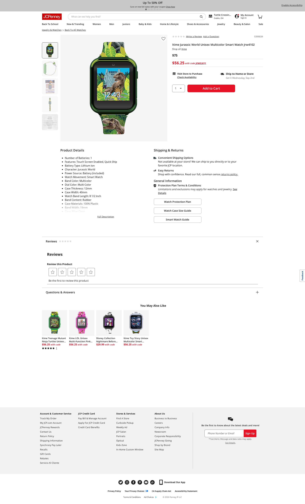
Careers (159, 422)
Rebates (44, 458)
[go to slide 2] (149, 9)
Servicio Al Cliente (49, 462)
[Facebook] (134, 482)
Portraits (120, 436)
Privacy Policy (114, 491)
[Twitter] (121, 482)
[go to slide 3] (151, 9)
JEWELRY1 (201, 63)
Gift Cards (45, 453)
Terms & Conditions (132, 497)
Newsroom (160, 431)
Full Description (105, 216)
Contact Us (45, 431)
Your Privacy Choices (134, 491)
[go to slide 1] (146, 9)
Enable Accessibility (291, 5)
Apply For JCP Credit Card (91, 422)
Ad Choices (149, 497)
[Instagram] (127, 482)
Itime (184, 48)
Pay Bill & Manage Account (92, 418)
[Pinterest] (140, 482)
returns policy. (229, 174)
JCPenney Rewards (50, 427)
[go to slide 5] (157, 9)
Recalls (43, 449)
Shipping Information (51, 440)
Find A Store (122, 418)
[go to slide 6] (160, 9)
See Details (230, 442)
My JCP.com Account (50, 422)
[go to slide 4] (154, 9)
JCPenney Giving (163, 440)
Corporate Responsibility (168, 436)
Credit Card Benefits (89, 427)
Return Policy (47, 436)
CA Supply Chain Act (161, 491)
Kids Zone (121, 445)
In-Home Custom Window (129, 449)
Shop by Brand (162, 445)
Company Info (162, 427)
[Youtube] (146, 482)
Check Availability (187, 77)
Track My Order (48, 418)
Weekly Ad (121, 427)
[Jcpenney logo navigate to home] (52, 16)
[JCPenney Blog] (153, 482)
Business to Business (166, 418)
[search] (202, 16)
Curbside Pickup (125, 422)
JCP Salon (121, 431)
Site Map (159, 449)
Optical (120, 440)
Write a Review (194, 36)
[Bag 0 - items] (260, 16)
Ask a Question (211, 36)
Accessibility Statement (186, 491)
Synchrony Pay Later (50, 445)
